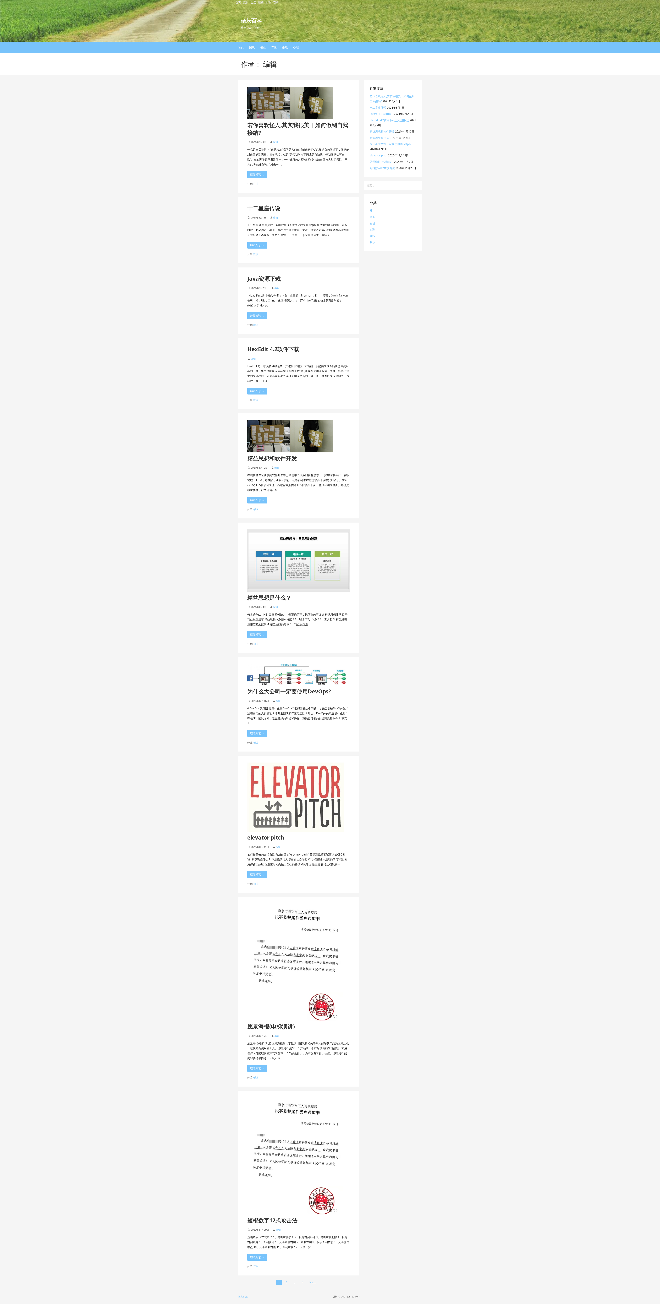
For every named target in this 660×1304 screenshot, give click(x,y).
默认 (255, 254)
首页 (238, 2)
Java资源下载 (264, 278)
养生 (274, 47)
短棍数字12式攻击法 (272, 1220)
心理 (268, 2)
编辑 (275, 142)
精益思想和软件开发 (272, 458)
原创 (246, 2)
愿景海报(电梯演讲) (271, 1026)
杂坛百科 (251, 20)
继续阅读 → (257, 174)
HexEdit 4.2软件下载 (273, 349)
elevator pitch (265, 837)
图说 (252, 47)
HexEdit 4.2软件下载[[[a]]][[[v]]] (389, 120)
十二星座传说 (263, 208)
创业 (263, 47)
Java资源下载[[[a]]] (381, 114)
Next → (314, 1282)
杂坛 (285, 47)
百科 (276, 2)
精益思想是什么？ (269, 597)
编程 (261, 2)
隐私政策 (243, 1296)
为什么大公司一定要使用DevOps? (289, 691)
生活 (253, 2)
